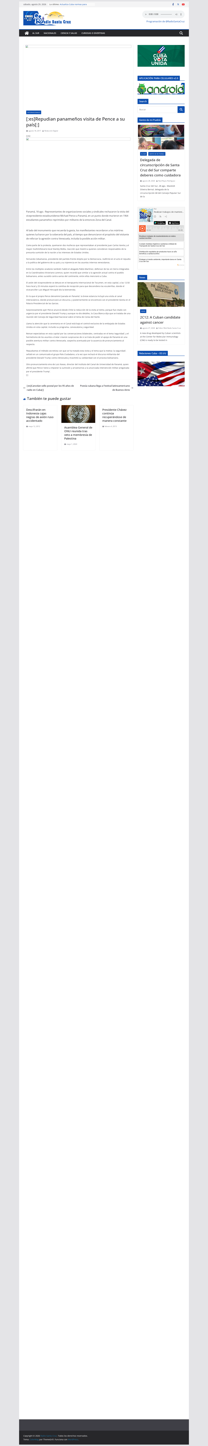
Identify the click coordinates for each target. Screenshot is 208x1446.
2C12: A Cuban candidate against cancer (160, 320)
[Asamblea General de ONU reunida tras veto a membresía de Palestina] (78, 407)
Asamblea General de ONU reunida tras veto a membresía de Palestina (78, 433)
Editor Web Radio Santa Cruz (169, 328)
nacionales (50, 33)
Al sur (35, 33)
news (143, 311)
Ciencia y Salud (69, 33)
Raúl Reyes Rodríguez (166, 181)
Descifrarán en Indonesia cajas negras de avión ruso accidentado (39, 415)
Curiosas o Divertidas (93, 33)
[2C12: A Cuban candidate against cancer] (161, 294)
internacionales (33, 112)
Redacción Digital (51, 131)
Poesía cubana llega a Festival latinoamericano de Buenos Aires (105, 387)
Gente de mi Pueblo (156, 154)
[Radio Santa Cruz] (26, 33)
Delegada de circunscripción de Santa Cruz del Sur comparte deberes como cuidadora (160, 167)
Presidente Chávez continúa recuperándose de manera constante (114, 415)
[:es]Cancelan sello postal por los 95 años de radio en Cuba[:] (50, 387)
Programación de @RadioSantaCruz (165, 21)
